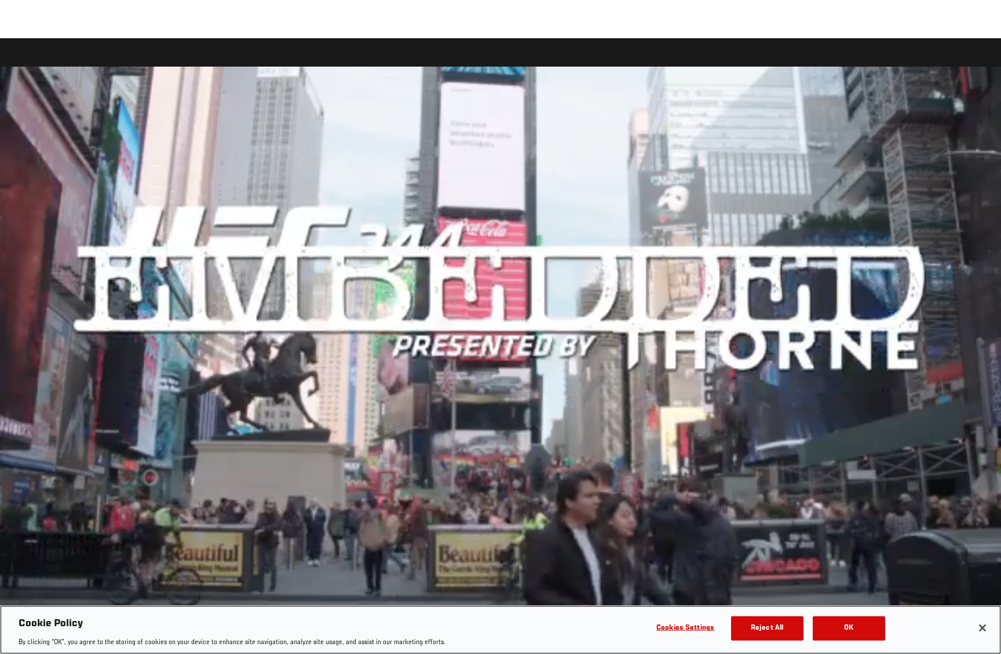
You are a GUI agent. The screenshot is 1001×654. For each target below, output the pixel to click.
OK (848, 627)
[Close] (982, 628)
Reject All (767, 627)
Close (979, 61)
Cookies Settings (685, 627)
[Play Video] (501, 348)
